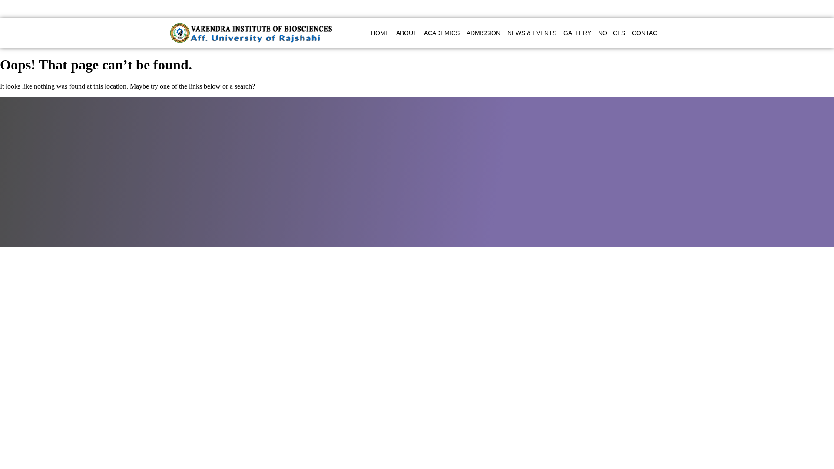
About (406, 33)
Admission (483, 33)
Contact (646, 33)
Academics (442, 33)
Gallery (577, 33)
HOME (380, 33)
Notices (611, 33)
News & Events (531, 33)
